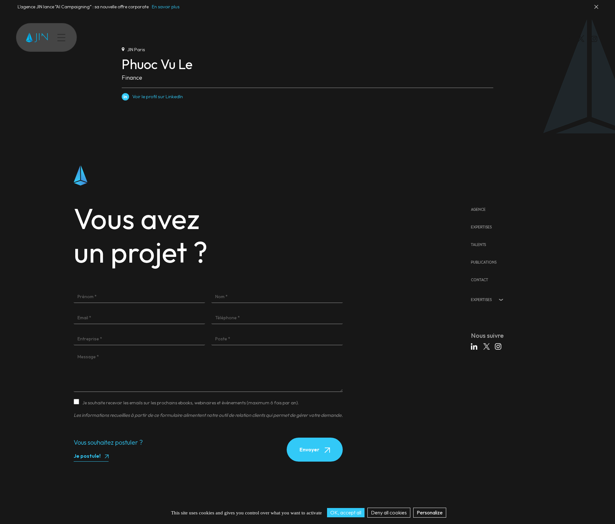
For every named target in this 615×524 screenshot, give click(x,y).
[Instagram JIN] (595, 40)
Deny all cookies (389, 512)
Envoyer (309, 449)
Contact (187, 37)
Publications (157, 37)
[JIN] (37, 38)
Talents (129, 37)
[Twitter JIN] (583, 45)
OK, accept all (345, 512)
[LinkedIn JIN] (570, 40)
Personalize (430, 512)
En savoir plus (165, 7)
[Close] (596, 9)
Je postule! (87, 456)
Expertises (103, 37)
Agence (478, 209)
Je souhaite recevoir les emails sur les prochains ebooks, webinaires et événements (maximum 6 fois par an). (190, 403)
